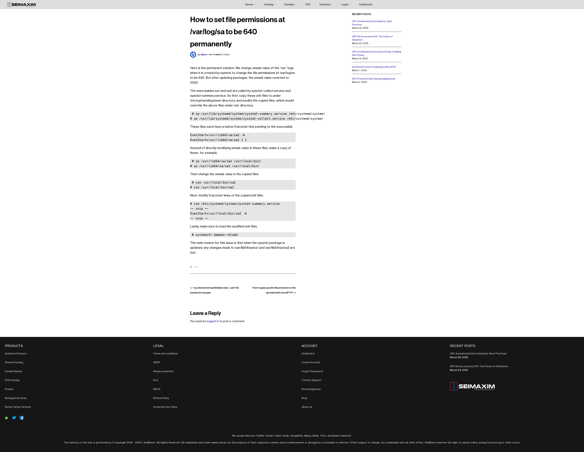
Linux (195, 267)
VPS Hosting (12, 380)
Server (249, 4)
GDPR (156, 362)
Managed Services (16, 398)
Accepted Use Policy (165, 407)
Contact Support (312, 380)
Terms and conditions (165, 353)
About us (307, 407)
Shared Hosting (14, 362)
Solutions (324, 4)
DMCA (156, 389)
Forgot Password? (312, 371)
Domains (289, 4)
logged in (213, 321)
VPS (307, 4)
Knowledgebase (311, 389)
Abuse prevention (163, 371)
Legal (344, 4)
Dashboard (365, 4)
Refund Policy (161, 398)
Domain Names (13, 371)
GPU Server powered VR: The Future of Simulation (479, 366)
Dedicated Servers (16, 353)
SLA (155, 380)
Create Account (311, 362)
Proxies (9, 389)
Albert (204, 54)
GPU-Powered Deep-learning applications (373, 79)
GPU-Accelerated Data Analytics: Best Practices (478, 353)
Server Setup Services (18, 407)
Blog (304, 398)
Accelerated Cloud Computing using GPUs (374, 67)
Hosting (268, 4)
